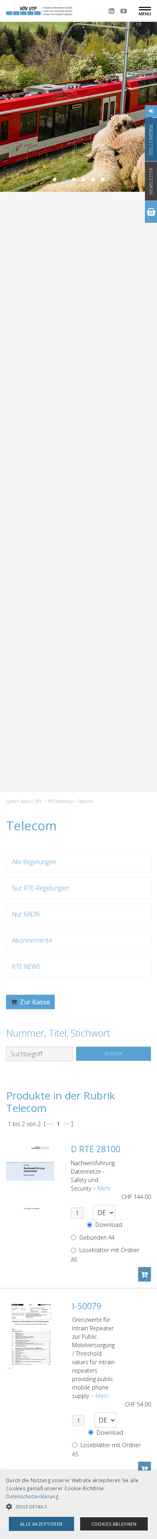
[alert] (78, 1505)
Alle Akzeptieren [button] (41, 1524)
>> (66, 1124)
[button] (78, 1506)
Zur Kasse (34, 1002)
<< (50, 1124)
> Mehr (102, 1188)
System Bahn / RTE (24, 801)
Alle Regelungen (34, 861)
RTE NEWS (26, 966)
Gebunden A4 (96, 1237)
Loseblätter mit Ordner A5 (105, 1254)
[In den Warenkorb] (144, 1274)
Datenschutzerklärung (32, 1496)
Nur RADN (25, 914)
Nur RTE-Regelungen (40, 888)
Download (108, 1224)
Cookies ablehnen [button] (113, 1524)
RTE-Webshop (60, 801)
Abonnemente (32, 940)
